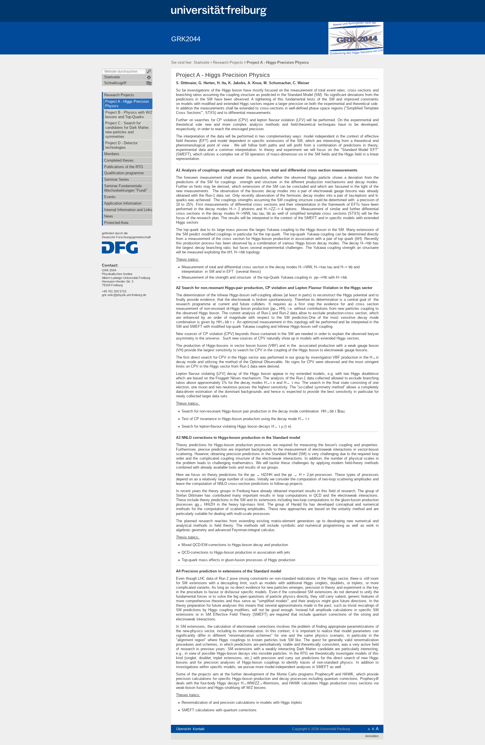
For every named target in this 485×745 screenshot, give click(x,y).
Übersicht (183, 729)
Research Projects (228, 62)
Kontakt (198, 729)
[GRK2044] (356, 38)
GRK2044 (185, 39)
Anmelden (372, 736)
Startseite (201, 62)
